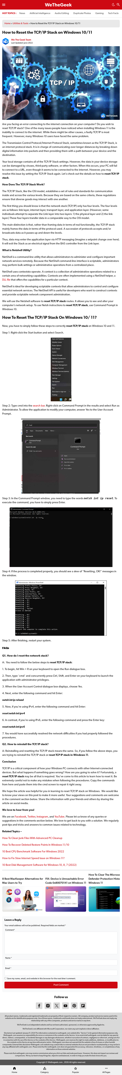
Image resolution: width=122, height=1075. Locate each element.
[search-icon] (118, 5)
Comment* (10, 930)
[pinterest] (74, 1008)
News (22, 13)
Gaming (99, 13)
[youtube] (65, 1008)
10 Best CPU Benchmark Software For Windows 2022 (33, 851)
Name (8, 958)
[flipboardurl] (83, 1008)
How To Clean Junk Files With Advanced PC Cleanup (32, 838)
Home (7, 23)
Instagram (42, 817)
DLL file (6, 280)
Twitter (31, 817)
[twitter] (56, 1008)
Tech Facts (113, 13)
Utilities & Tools (20, 23)
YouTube (59, 817)
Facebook (20, 817)
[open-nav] (3, 5)
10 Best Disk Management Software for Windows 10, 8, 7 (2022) (39, 865)
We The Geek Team (21, 39)
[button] (113, 5)
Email (8, 968)
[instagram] (48, 1008)
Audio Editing (62, 13)
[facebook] (39, 1008)
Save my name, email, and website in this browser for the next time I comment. (41, 979)
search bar (39, 406)
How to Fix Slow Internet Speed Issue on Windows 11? (33, 858)
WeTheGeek (58, 5)
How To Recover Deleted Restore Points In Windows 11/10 (35, 845)
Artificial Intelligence (40, 13)
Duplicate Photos (82, 13)
